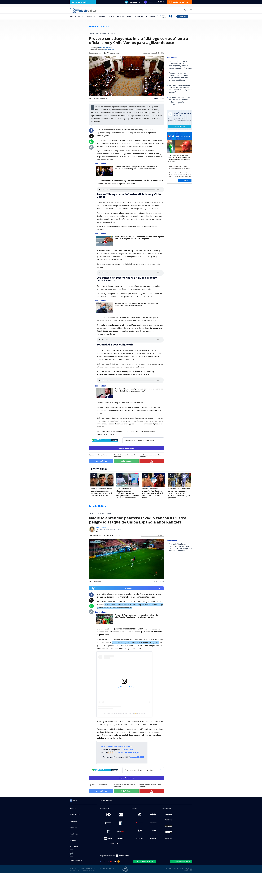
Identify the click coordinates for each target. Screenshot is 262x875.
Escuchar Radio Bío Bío (180, 2)
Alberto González (105, 48)
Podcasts (73, 16)
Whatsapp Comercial (146, 861)
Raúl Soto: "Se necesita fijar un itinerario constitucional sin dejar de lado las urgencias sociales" (139, 390)
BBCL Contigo (150, 16)
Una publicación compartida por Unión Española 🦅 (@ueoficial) (124, 713)
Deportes (111, 16)
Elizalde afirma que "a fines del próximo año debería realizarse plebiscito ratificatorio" (136, 305)
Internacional (92, 16)
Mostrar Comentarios (126, 448)
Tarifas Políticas (75, 860)
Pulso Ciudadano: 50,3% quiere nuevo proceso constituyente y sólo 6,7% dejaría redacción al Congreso (139, 238)
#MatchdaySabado (109, 746)
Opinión (128, 16)
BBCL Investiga (138, 16)
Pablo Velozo (101, 527)
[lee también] (105, 619)
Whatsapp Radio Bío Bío (182, 862)
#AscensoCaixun (125, 746)
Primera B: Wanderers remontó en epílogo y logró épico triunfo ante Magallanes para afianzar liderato (137, 616)
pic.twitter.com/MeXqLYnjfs (126, 752)
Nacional (81, 16)
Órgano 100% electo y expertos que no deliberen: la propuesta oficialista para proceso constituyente (136, 168)
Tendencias (120, 16)
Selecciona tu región (79, 2)
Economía (102, 16)
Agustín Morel (109, 50)
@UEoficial (128, 749)
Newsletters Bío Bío (135, 2)
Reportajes (74, 847)
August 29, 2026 (137, 757)
